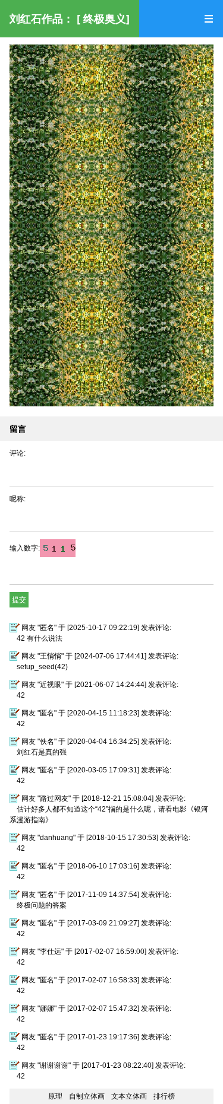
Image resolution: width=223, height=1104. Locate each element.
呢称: (18, 499)
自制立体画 (87, 1096)
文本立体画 (129, 1096)
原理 (55, 1096)
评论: (18, 453)
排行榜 (164, 1096)
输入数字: (25, 548)
